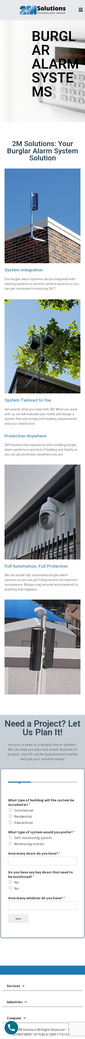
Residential (23, 816)
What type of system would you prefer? (41, 832)
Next (18, 918)
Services (13, 986)
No (16, 888)
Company (14, 1018)
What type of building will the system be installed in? (41, 802)
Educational (23, 822)
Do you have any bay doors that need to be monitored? (40, 874)
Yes (16, 882)
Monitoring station (29, 843)
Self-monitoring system (33, 837)
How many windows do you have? (36, 898)
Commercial (23, 810)
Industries (14, 1002)
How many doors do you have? (34, 853)
